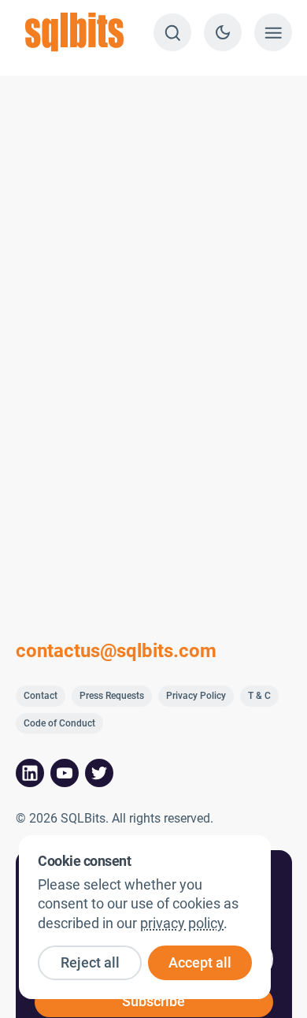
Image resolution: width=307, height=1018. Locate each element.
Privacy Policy (196, 695)
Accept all (199, 963)
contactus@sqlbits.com (116, 650)
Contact (40, 695)
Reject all (90, 963)
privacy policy (182, 923)
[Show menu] (273, 32)
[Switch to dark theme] (223, 32)
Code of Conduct (59, 723)
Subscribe (153, 1001)
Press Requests (112, 695)
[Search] (172, 32)
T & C (259, 695)
